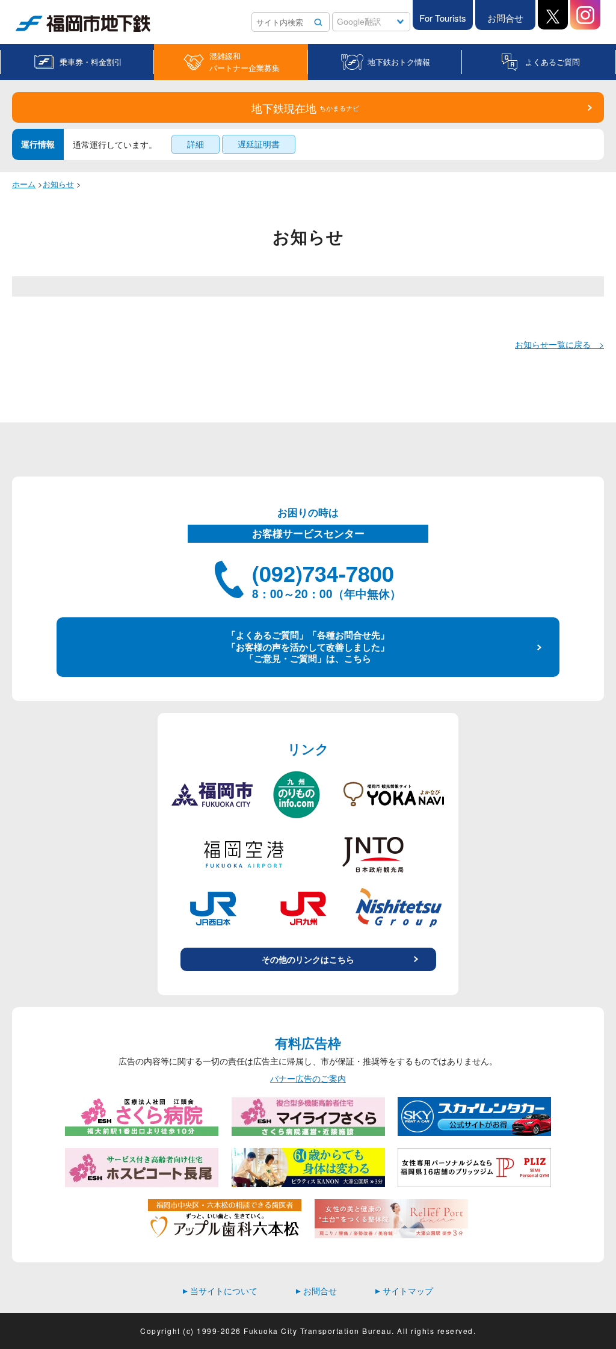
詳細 (195, 144)
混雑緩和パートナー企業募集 (244, 61)
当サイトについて (220, 1291)
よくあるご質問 (552, 61)
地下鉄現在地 (305, 108)
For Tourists (442, 17)
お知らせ (58, 184)
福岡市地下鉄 (41, 31)
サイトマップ (404, 1291)
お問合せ (505, 17)
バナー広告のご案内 (308, 1078)
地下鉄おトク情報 (399, 61)
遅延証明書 (259, 144)
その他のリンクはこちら (308, 959)
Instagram (585, 14)
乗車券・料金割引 (91, 61)
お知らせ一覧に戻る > (559, 344)
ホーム (23, 184)
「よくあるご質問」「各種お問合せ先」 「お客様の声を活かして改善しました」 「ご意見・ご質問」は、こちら (308, 646)
